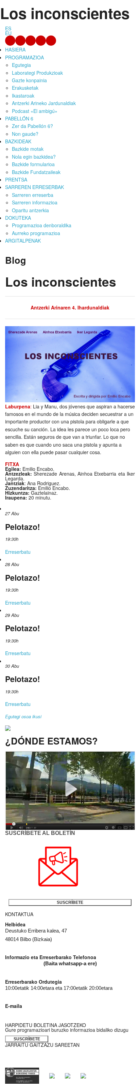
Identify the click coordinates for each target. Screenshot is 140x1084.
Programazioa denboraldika (41, 225)
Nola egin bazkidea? (34, 156)
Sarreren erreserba (32, 194)
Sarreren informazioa (34, 202)
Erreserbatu (18, 551)
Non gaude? (25, 133)
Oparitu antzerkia (30, 210)
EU (8, 33)
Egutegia (21, 64)
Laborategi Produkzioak (37, 72)
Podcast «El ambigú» (34, 110)
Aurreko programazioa (36, 233)
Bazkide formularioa (33, 164)
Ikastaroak (23, 95)
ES (8, 28)
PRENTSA (16, 179)
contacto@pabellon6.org (32, 1012)
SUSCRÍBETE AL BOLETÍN (40, 833)
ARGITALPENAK (23, 240)
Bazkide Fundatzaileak (36, 172)
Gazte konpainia (29, 80)
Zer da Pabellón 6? (32, 125)
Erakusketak (25, 87)
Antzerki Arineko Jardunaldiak (44, 103)
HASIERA (15, 49)
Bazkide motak (27, 148)
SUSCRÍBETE (70, 902)
